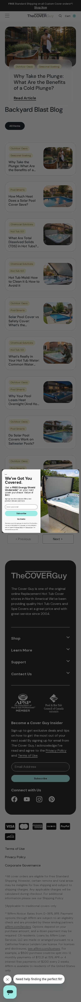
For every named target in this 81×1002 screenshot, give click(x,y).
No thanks (21, 519)
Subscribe (21, 513)
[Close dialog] (76, 472)
